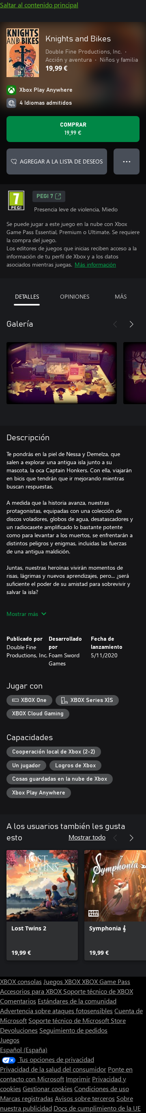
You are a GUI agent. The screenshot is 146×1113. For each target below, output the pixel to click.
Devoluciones (19, 1030)
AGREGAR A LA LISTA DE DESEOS (61, 161)
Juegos (9, 1039)
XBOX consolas (21, 981)
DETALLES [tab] (27, 296)
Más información (95, 264)
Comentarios (18, 1001)
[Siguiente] (131, 324)
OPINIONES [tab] (74, 296)
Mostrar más (22, 614)
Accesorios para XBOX (31, 991)
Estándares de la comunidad (77, 1001)
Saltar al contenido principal (39, 4)
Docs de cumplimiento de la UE (97, 1108)
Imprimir (78, 1078)
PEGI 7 (44, 196)
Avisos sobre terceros (85, 1098)
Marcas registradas (26, 1098)
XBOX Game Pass (106, 981)
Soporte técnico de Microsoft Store (77, 1020)
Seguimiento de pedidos (73, 1030)
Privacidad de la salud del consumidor (53, 1069)
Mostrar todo (87, 837)
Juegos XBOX (62, 981)
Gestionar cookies (48, 1088)
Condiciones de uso (101, 1088)
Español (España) (23, 1049)
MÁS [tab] (121, 296)
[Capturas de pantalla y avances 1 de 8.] (61, 372)
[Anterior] (115, 324)
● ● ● (127, 161)
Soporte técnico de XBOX (98, 991)
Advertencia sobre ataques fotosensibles (56, 1010)
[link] (42, 905)
